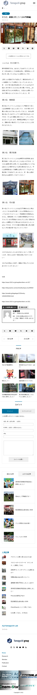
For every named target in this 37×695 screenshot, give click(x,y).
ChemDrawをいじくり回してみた (21, 607)
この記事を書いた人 (10, 307)
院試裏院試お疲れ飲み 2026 (19, 601)
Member (4, 659)
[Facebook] (17, 647)
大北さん (24, 90)
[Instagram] (11, 647)
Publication (5, 663)
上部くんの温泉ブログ (9, 79)
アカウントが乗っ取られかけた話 (21, 557)
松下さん (9, 90)
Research (5, 656)
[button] (10, 138)
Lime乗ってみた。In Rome (19, 613)
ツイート (4, 629)
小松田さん (16, 90)
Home (4, 653)
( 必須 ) (12, 421)
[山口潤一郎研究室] (15, 3)
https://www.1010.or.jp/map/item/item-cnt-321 (16, 301)
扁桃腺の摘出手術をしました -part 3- (22, 583)
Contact (4, 666)
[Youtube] (20, 647)
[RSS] (26, 647)
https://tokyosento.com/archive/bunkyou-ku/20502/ (17, 288)
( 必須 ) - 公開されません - (13, 427)
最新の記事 (24, 307)
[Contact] (23, 647)
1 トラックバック (26, 411)
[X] (14, 647)
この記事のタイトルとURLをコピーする (18, 56)
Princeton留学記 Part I (18, 596)
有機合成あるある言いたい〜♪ (20, 577)
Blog (6, 13)
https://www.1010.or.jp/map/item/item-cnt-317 (16, 282)
